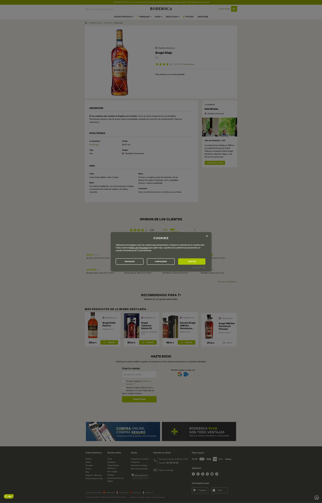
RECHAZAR (130, 262)
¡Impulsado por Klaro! (198, 267)
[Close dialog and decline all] (207, 236)
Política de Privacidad (138, 248)
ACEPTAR (192, 262)
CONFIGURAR (161, 262)
